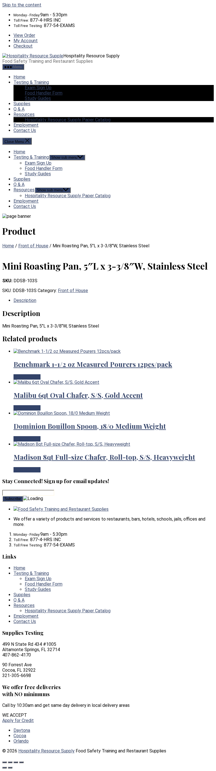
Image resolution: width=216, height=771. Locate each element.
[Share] (16, 762)
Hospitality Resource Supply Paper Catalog (68, 119)
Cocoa (20, 735)
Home (19, 77)
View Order (24, 35)
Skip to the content (21, 5)
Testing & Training (31, 82)
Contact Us (25, 130)
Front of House (33, 245)
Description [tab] (25, 300)
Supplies (22, 103)
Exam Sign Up (38, 87)
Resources (24, 114)
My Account (26, 40)
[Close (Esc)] (21, 762)
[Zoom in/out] (4, 762)
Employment (26, 125)
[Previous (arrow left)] (4, 767)
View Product (27, 377)
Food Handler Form (43, 93)
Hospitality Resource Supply (46, 751)
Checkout (23, 46)
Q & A (19, 109)
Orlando (21, 741)
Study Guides (38, 98)
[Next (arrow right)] (10, 767)
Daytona (22, 730)
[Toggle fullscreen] (10, 762)
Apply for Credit (18, 720)
